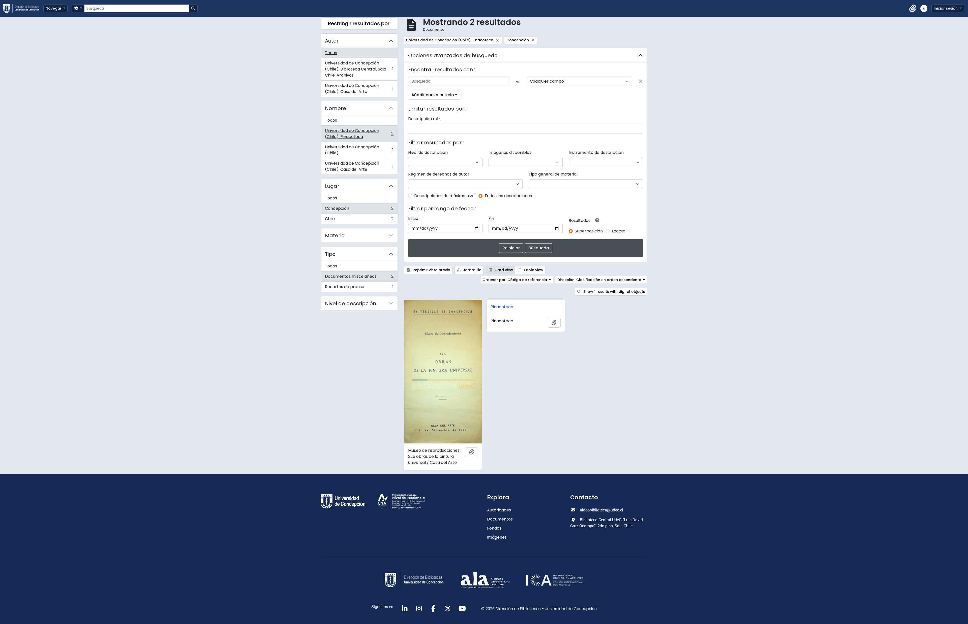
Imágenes (497, 537)
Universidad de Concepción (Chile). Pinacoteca (359, 134)
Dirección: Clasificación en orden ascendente (599, 279)
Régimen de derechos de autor (438, 174)
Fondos (494, 528)
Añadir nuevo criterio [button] (432, 95)
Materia (335, 235)
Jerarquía (471, 269)
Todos (331, 53)
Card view (503, 269)
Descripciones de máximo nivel (444, 196)
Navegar (54, 8)
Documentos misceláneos (359, 277)
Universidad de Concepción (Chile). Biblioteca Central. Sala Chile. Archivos (359, 69)
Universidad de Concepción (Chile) (359, 150)
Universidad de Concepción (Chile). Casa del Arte (359, 88)
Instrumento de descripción (596, 152)
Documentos (500, 519)
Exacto (618, 231)
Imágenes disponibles (510, 152)
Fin (491, 218)
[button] (912, 8)
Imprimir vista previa (431, 269)
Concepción (359, 209)
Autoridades (499, 510)
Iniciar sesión (946, 8)
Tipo (330, 254)
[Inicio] (23, 8)
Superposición (589, 231)
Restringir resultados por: (359, 23)
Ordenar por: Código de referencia (515, 279)
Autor (332, 40)
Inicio (413, 218)
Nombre (335, 108)
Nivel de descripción (350, 303)
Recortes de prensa (359, 288)
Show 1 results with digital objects (613, 291)
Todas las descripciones (508, 196)
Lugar (332, 186)
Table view (533, 269)
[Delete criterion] (640, 81)
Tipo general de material (553, 174)
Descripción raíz (424, 119)
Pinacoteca (502, 307)
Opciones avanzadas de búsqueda (453, 55)
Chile (359, 220)
